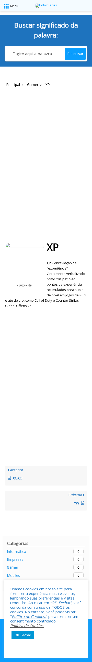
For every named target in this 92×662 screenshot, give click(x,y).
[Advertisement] (46, 136)
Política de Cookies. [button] (29, 616)
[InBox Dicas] (46, 6)
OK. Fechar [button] (23, 635)
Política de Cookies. (27, 625)
